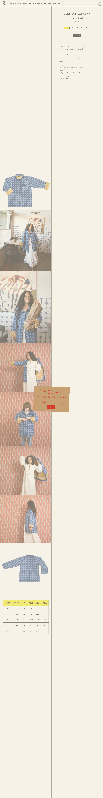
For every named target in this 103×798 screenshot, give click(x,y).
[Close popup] (68, 389)
